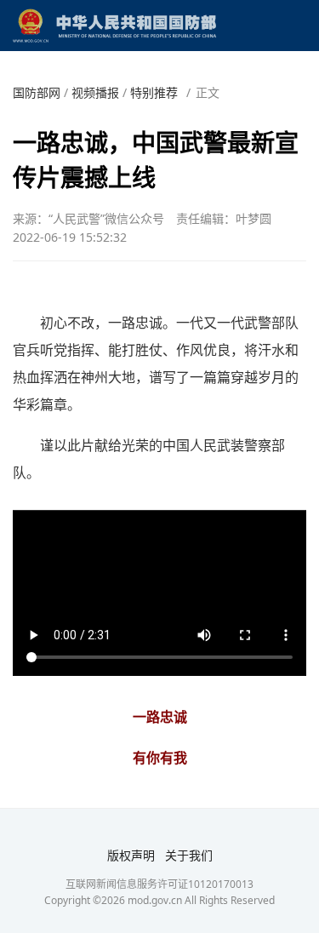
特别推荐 (154, 92)
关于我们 (189, 855)
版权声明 (131, 855)
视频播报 (95, 92)
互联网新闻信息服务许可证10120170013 (159, 884)
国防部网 (36, 92)
